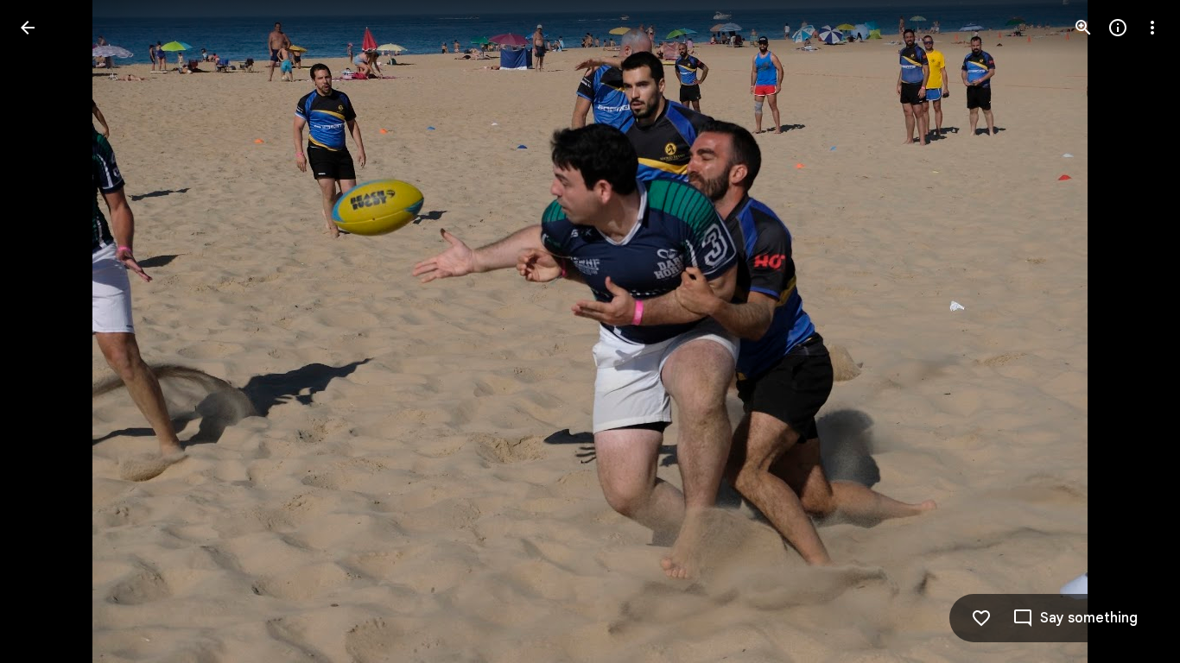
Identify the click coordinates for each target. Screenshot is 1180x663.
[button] (48, 331)
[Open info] (1118, 27)
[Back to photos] (27, 27)
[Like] (981, 618)
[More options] (1152, 27)
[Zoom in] (1083, 27)
